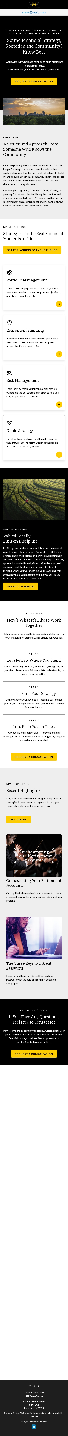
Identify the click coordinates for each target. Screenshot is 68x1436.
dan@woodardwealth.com (34, 1421)
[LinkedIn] (34, 1426)
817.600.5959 (38, 1392)
